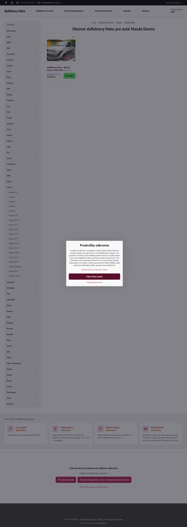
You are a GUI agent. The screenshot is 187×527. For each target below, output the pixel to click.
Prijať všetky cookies (94, 276)
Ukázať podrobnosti (94, 282)
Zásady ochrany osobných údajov (94, 269)
